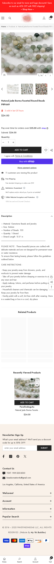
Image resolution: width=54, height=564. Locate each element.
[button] (45, 75)
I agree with (9, 156)
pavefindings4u (27, 406)
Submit (44, 448)
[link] (13, 356)
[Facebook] (3, 456)
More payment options (27, 167)
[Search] (9, 18)
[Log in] (44, 18)
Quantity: (5, 137)
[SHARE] (51, 150)
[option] (27, 53)
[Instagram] (10, 456)
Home (3, 26)
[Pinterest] (17, 456)
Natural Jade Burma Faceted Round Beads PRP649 (27, 410)
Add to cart (21, 149)
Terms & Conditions (24, 156)
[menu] (2, 18)
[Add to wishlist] (46, 150)
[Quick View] (37, 385)
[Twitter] (25, 456)
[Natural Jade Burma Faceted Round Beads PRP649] (27, 388)
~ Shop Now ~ (27, 9)
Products (12, 26)
